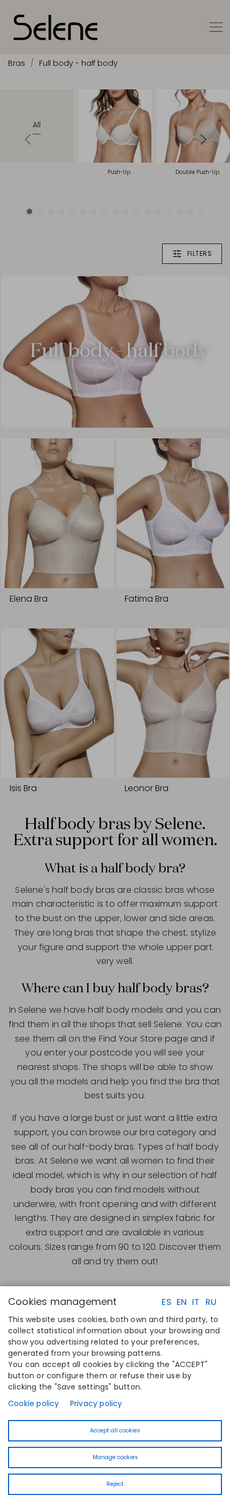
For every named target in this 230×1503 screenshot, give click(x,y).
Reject (115, 1484)
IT (196, 1302)
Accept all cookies (115, 1430)
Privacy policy (96, 1403)
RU (211, 1302)
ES (166, 1302)
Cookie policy (33, 1403)
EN (182, 1302)
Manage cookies (115, 1457)
